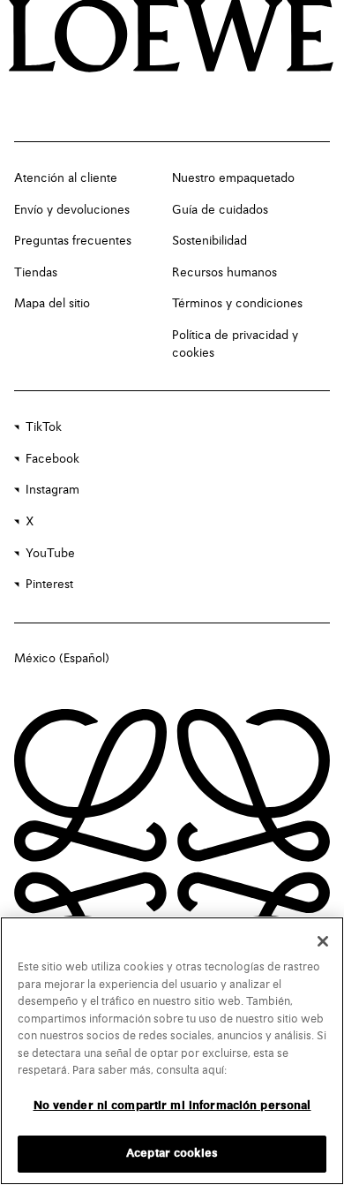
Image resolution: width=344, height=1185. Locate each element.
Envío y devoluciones (72, 210)
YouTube (50, 553)
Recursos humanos (224, 273)
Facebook (52, 459)
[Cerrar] (322, 941)
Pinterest (49, 584)
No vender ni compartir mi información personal (172, 1106)
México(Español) (61, 659)
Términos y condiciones (237, 304)
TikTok (44, 427)
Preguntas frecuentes (72, 241)
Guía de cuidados (220, 210)
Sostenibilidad (209, 241)
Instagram (52, 490)
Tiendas (35, 273)
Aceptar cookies (172, 1153)
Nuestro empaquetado (233, 178)
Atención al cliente (65, 178)
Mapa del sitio (52, 304)
